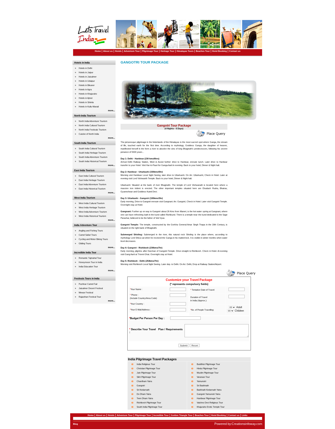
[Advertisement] (167, 8)
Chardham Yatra (144, 381)
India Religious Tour (146, 364)
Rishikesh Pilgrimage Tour (149, 402)
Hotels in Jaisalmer (88, 77)
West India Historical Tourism (92, 216)
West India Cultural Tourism (91, 203)
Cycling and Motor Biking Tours (93, 239)
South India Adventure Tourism (93, 157)
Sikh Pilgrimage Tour (146, 377)
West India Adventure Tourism (93, 212)
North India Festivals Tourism (92, 130)
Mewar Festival (86, 292)
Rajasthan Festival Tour (90, 297)
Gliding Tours (85, 243)
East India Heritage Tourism (92, 180)
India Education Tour (88, 266)
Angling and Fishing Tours (91, 230)
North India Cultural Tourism (92, 125)
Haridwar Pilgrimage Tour (208, 398)
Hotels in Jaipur (86, 72)
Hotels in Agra (85, 89)
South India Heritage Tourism (92, 153)
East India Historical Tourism (92, 189)
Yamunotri (201, 381)
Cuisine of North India (89, 134)
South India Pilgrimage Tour (149, 407)
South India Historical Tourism (93, 161)
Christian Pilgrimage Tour (148, 368)
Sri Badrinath (203, 385)
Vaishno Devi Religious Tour (210, 402)
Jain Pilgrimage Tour (146, 373)
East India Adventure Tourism (92, 184)
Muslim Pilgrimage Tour (207, 373)
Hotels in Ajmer (86, 98)
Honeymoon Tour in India (90, 262)
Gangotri (141, 385)
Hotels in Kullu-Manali (89, 106)
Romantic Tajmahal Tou (90, 258)
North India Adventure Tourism (93, 121)
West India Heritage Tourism (92, 207)
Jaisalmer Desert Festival (91, 288)
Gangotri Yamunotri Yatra (208, 394)
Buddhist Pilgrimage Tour (208, 364)
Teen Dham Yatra (145, 398)
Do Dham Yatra (144, 394)
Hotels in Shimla (86, 102)
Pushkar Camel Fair (88, 284)
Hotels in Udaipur (87, 81)
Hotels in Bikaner (87, 85)
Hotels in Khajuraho (88, 94)
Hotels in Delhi (85, 68)
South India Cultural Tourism (92, 148)
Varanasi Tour (203, 377)
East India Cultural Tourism (91, 176)
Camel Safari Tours (88, 235)
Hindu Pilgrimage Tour (207, 368)
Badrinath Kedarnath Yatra (209, 390)
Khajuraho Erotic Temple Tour (210, 407)
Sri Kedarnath (143, 390)
